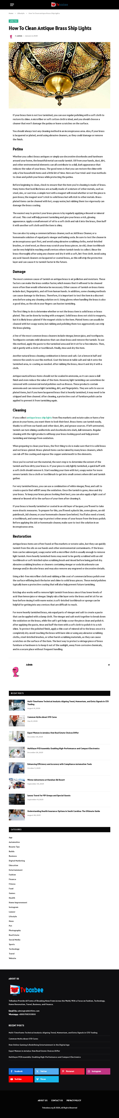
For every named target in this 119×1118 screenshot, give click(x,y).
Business (13, 856)
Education (13, 865)
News (11, 921)
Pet (10, 925)
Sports (12, 944)
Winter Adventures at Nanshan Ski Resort (46, 779)
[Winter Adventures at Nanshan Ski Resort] (17, 783)
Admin (19, 36)
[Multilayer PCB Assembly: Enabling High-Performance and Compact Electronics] (17, 752)
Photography (15, 930)
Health (12, 898)
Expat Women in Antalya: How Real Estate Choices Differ (53, 732)
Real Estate (14, 935)
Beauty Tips (14, 846)
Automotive (14, 842)
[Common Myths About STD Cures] (17, 720)
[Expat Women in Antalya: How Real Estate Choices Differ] (17, 736)
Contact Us (57, 1100)
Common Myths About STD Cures (42, 717)
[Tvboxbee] (59, 4)
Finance (12, 879)
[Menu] (12, 4)
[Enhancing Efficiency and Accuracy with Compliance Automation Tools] (17, 767)
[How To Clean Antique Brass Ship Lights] (59, 75)
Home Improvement (18, 902)
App (10, 837)
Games (12, 893)
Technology (14, 949)
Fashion (12, 874)
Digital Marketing (17, 860)
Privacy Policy (74, 1100)
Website (12, 958)
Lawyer (12, 911)
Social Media (14, 939)
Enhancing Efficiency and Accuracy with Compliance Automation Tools (59, 764)
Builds (11, 851)
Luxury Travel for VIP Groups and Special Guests (48, 795)
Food (11, 888)
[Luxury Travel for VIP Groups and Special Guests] (17, 799)
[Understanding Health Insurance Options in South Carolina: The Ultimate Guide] (17, 814)
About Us (42, 1100)
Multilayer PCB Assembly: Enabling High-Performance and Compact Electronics (63, 748)
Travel (12, 953)
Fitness (12, 884)
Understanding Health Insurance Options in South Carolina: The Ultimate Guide (63, 811)
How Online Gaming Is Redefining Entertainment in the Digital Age (39, 1045)
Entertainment (15, 870)
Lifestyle (13, 21)
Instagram (13, 907)
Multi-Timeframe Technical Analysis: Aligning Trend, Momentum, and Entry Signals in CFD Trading (68, 703)
